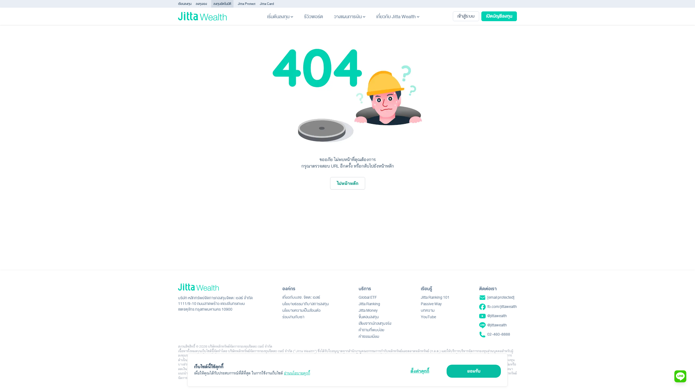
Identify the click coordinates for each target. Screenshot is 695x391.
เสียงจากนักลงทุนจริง (375, 323)
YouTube (428, 317)
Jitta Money (368, 310)
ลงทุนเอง (201, 4)
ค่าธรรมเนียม (369, 336)
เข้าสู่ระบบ (466, 16)
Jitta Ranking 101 (435, 297)
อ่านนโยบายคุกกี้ (297, 373)
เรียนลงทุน (184, 4)
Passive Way (431, 304)
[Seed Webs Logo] (215, 287)
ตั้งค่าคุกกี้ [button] (419, 371)
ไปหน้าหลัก (347, 183)
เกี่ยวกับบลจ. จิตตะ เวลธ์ (301, 297)
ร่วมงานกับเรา (293, 317)
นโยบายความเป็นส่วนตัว (301, 310)
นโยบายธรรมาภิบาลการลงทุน (305, 304)
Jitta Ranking (369, 304)
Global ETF (368, 297)
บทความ (428, 310)
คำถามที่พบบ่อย (371, 330)
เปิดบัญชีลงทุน (499, 16)
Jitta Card (267, 4)
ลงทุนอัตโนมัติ (222, 4)
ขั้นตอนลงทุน (369, 317)
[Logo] (202, 16)
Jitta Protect (246, 4)
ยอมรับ (474, 371)
